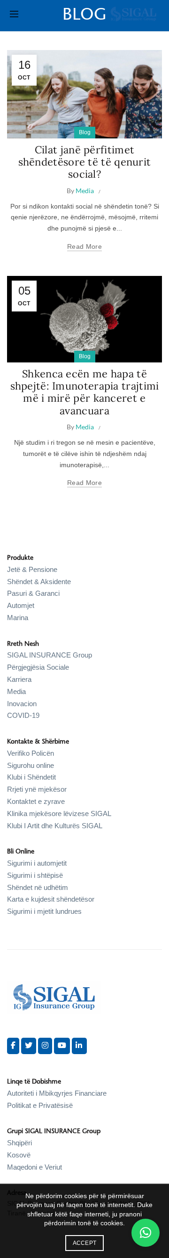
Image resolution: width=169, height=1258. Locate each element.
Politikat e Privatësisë (40, 1105)
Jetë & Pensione (32, 569)
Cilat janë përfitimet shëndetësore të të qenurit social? (84, 162)
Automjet (20, 605)
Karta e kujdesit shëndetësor (50, 899)
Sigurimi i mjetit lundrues (44, 911)
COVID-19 (23, 715)
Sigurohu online (30, 765)
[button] (145, 1233)
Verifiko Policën (30, 753)
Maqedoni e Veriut (34, 1167)
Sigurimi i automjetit (37, 863)
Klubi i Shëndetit (31, 777)
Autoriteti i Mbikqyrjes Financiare (57, 1093)
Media (16, 691)
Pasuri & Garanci (33, 593)
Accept (85, 1243)
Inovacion (22, 704)
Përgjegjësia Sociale (38, 667)
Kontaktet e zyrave (36, 801)
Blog (85, 132)
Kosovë (19, 1155)
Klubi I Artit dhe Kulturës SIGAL (54, 826)
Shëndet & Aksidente (39, 582)
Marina (17, 618)
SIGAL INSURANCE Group (49, 655)
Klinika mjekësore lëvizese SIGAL (59, 813)
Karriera (19, 679)
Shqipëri (19, 1143)
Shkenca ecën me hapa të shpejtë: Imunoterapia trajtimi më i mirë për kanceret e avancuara (84, 392)
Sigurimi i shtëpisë (35, 875)
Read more (84, 246)
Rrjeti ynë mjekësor (37, 789)
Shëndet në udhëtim (37, 887)
